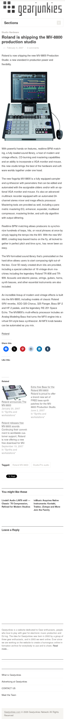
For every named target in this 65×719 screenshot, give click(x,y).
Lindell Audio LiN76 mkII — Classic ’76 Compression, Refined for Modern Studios (16, 503)
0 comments (33, 47)
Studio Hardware (10, 32)
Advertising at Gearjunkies (14, 681)
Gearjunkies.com (12, 711)
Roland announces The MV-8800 (14, 403)
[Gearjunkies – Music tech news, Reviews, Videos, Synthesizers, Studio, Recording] (32, 8)
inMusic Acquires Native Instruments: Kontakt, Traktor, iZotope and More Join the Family (47, 505)
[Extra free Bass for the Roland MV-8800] (45, 402)
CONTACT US (9, 688)
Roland (5, 333)
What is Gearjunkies (11, 674)
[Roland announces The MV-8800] (15, 392)
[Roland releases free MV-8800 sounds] (16, 438)
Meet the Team (9, 694)
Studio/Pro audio (41, 464)
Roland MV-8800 (20, 464)
